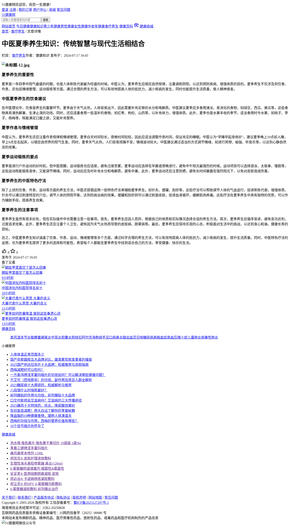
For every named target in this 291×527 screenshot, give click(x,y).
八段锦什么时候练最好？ (29, 390)
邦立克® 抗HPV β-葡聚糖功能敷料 (36, 484)
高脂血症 (160, 337)
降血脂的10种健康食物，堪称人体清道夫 (41, 416)
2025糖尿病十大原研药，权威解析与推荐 (41, 385)
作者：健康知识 (37, 55)
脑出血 (128, 337)
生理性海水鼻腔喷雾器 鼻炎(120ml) (36, 463)
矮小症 (182, 337)
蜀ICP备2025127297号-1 (91, 502)
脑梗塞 (36, 337)
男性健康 (67, 26)
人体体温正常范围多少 (27, 354)
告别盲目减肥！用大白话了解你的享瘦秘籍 (42, 410)
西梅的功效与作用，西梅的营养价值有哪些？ (44, 421)
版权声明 (79, 497)
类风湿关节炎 (20, 337)
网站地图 (95, 497)
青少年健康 (52, 26)
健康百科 (126, 26)
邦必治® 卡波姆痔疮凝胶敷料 (32, 479)
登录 (5, 9)
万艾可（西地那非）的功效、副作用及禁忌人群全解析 (51, 380)
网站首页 (8, 26)
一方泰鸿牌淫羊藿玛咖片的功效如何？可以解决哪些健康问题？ (58, 375)
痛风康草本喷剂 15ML (26, 453)
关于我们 (8, 497)
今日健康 (23, 26)
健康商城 (146, 26)
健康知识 (36, 26)
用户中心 (40, 9)
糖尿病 (148, 337)
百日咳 (138, 337)
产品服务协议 (44, 497)
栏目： (14, 55)
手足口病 (109, 337)
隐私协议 (63, 497)
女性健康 (81, 26)
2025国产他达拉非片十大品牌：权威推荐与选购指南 (49, 364)
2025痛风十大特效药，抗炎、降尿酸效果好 (42, 405)
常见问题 (63, 9)
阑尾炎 (46, 337)
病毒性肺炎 (209, 337)
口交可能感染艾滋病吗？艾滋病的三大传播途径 (46, 400)
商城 (52, 9)
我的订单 (25, 9)
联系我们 (24, 497)
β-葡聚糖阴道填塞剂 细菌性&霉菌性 (37, 468)
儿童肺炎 (194, 337)
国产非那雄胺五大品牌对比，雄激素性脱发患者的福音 (51, 359)
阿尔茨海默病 (92, 337)
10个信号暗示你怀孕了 (27, 426)
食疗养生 (111, 26)
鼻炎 (119, 337)
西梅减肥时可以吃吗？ (27, 370)
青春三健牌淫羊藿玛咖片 (29, 448)
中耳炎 (56, 337)
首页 (5, 31)
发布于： (69, 55)
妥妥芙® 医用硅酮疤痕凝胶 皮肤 (34, 473)
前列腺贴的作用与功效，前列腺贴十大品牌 (42, 395)
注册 (12, 9)
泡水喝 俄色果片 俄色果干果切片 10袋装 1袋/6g (45, 443)
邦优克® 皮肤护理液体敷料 (30, 458)
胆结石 (77, 337)
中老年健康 (96, 26)
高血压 (172, 337)
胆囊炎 (66, 337)
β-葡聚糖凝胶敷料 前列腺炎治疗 (34, 489)
